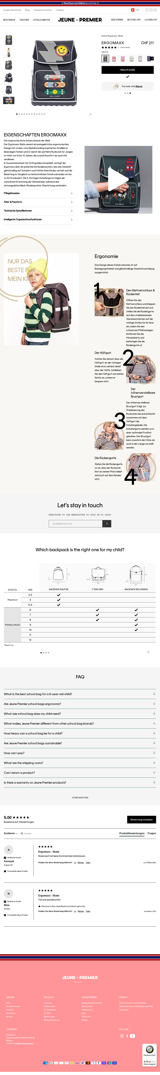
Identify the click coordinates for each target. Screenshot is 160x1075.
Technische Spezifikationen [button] (18, 210)
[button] (147, 10)
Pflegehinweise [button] (12, 193)
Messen (85, 1020)
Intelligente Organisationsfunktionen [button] (23, 219)
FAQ (8, 1003)
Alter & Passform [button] (13, 201)
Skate (105, 52)
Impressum (124, 1010)
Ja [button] (75, 862)
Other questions (80, 798)
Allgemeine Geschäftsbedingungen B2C (136, 1006)
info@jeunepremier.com (24, 1043)
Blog (84, 1013)
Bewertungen (49, 1017)
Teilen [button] (88, 862)
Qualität (47, 1013)
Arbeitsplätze (87, 1010)
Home (104, 36)
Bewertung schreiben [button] (142, 819)
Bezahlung (10, 1013)
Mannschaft (87, 1006)
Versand (9, 1010)
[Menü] (155, 1046)
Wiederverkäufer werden (92, 1003)
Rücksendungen (13, 1006)
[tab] (132, 834)
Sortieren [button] (9, 833)
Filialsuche (86, 1017)
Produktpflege (50, 1010)
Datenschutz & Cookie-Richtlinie (132, 1003)
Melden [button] (81, 862)
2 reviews (124, 47)
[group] (20, 817)
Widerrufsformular (52, 1020)
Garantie (48, 1003)
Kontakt (9, 1017)
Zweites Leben (49, 1006)
